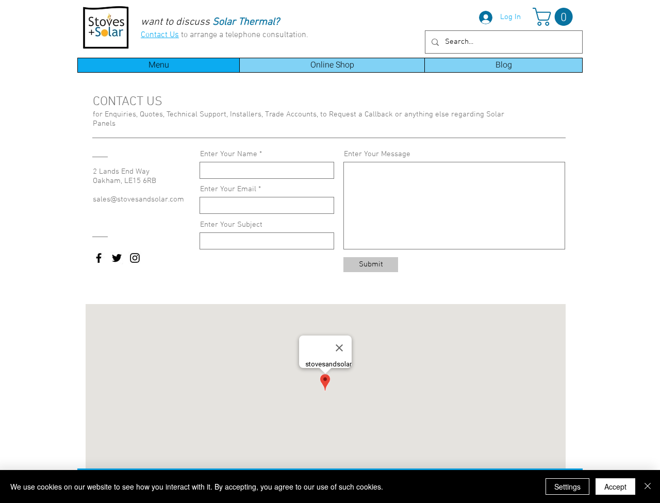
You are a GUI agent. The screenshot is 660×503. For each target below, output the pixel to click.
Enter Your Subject (231, 225)
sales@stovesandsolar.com (138, 199)
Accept (615, 486)
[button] (555, 17)
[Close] (647, 486)
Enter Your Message (377, 154)
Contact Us (160, 35)
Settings (567, 486)
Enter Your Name (228, 154)
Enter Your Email (228, 189)
